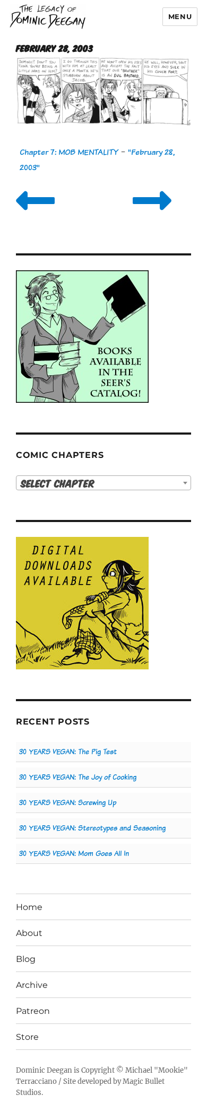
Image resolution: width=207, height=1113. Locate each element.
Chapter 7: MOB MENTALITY (69, 151)
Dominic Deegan (44, 1070)
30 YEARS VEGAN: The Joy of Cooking (77, 777)
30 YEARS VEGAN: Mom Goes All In (74, 854)
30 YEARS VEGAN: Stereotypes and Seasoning (92, 828)
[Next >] (152, 214)
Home (29, 907)
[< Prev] (35, 214)
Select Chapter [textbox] (57, 483)
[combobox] (103, 482)
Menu (180, 16)
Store (27, 1037)
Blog (26, 959)
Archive (32, 985)
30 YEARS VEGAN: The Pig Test (68, 752)
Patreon (33, 1011)
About (29, 933)
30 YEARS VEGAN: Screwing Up (67, 803)
